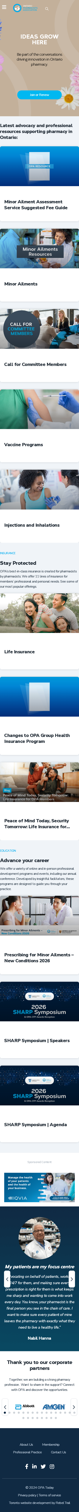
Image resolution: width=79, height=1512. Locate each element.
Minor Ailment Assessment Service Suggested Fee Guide (36, 205)
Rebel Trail (63, 1503)
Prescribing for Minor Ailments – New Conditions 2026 (39, 958)
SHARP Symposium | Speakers (37, 1041)
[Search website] (47, 9)
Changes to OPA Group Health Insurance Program (37, 738)
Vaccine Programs (23, 445)
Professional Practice (27, 1452)
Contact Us (58, 1452)
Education (8, 851)
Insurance (8, 553)
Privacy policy (27, 1495)
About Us (26, 1444)
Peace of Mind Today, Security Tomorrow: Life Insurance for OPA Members (36, 824)
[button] (7, 1279)
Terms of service (50, 1495)
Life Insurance (19, 652)
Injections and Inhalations (31, 525)
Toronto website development (30, 1503)
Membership (50, 1444)
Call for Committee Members (35, 364)
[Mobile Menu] (4, 8)
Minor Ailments (20, 284)
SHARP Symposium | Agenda (35, 1125)
